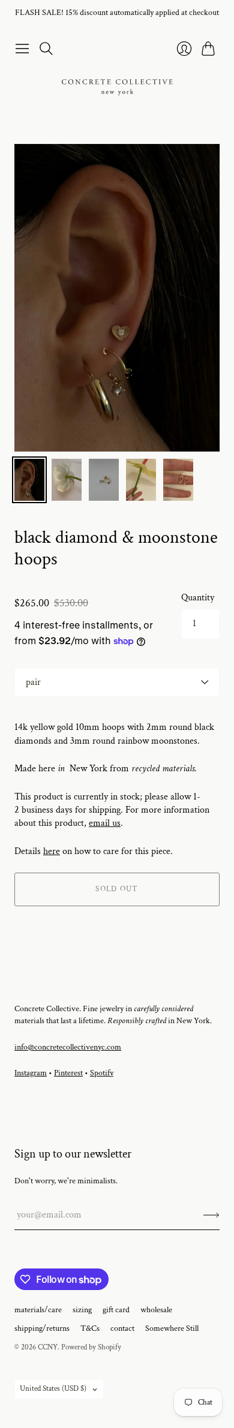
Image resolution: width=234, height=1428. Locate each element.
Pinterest (68, 1073)
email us (105, 823)
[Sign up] (211, 1215)
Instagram (30, 1073)
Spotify (101, 1073)
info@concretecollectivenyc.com (67, 1047)
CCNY (48, 1347)
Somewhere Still (172, 1328)
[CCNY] (117, 87)
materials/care (38, 1309)
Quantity (197, 597)
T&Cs (90, 1328)
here (51, 851)
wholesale (156, 1309)
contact (122, 1328)
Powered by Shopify (91, 1347)
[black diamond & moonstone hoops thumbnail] (29, 480)
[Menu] (22, 48)
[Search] (46, 48)
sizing (82, 1309)
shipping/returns (42, 1328)
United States (53, 1389)
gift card (116, 1309)
